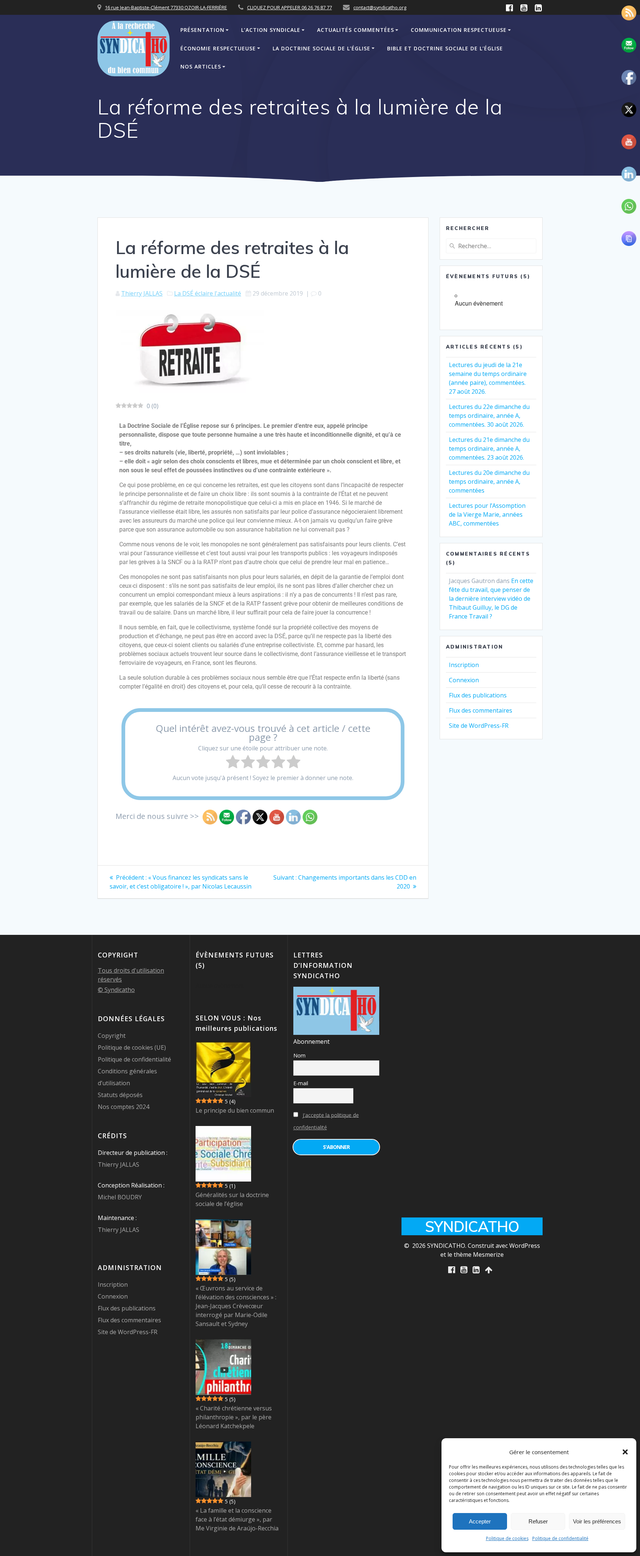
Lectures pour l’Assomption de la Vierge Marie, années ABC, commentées (487, 514)
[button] (625, 1452)
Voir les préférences (597, 1521)
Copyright (112, 1036)
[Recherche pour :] (491, 246)
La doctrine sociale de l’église (321, 48)
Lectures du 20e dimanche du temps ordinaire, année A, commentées (489, 481)
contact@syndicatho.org (379, 7)
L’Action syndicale (270, 29)
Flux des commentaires (480, 710)
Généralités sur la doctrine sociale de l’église (232, 1199)
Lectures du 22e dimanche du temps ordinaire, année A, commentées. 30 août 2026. (489, 416)
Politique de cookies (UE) (132, 1047)
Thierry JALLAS (142, 293)
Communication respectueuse (459, 29)
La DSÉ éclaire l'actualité (207, 293)
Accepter (480, 1521)
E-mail (300, 1083)
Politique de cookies (507, 1538)
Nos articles (200, 66)
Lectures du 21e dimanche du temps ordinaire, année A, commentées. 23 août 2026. (489, 449)
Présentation (202, 29)
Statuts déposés (120, 1095)
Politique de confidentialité (560, 1538)
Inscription (464, 665)
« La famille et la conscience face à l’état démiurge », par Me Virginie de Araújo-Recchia (237, 1519)
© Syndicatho (116, 990)
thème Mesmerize (479, 1254)
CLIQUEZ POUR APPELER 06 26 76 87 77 (289, 7)
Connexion (464, 680)
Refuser (538, 1521)
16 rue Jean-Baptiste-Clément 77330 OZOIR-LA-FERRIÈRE (166, 7)
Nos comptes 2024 (123, 1107)
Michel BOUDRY (120, 1197)
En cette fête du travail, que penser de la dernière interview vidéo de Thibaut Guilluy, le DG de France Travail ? (491, 598)
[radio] (233, 763)
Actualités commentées (355, 29)
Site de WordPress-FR (479, 726)
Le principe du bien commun (235, 1110)
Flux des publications (478, 695)
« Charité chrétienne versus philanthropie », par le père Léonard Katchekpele (234, 1417)
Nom (299, 1055)
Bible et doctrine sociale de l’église (445, 48)
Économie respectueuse (218, 48)
